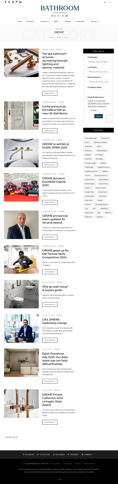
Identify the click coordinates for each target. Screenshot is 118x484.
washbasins (104, 208)
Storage (100, 200)
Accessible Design (90, 138)
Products (45, 21)
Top (59, 479)
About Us (78, 463)
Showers (88, 188)
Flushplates (99, 159)
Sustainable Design (101, 204)
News (56, 21)
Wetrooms (88, 217)
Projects (95, 21)
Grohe (59, 49)
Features (30, 21)
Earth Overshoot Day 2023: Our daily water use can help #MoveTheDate (55, 359)
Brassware (88, 150)
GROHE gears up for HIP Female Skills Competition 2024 (55, 254)
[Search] (105, 2)
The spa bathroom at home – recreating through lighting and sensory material (55, 60)
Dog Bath (88, 155)
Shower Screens (101, 188)
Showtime (80, 21)
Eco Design (99, 155)
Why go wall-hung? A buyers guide (55, 288)
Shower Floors (89, 179)
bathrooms (88, 146)
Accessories (105, 138)
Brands (68, 21)
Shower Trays (103, 192)
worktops (100, 217)
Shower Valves (89, 196)
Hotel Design (89, 167)
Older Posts (12, 437)
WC (99, 213)
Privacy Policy (55, 463)
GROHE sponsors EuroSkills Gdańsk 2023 (54, 182)
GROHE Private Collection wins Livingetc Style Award (52, 400)
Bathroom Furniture (100, 142)
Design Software (102, 150)
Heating (103, 163)
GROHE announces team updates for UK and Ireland (55, 219)
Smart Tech (102, 196)
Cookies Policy (68, 463)
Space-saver (89, 200)
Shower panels (89, 184)
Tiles (94, 208)
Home (19, 21)
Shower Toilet (89, 192)
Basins (87, 142)
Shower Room (103, 184)
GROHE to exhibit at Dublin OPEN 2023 (55, 145)
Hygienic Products (103, 167)
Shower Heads (103, 179)
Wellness (108, 213)
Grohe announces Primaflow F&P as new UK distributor (55, 110)
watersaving (89, 213)
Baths (99, 146)
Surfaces (88, 204)
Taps (86, 208)
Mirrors (87, 175)
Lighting (104, 171)
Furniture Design (90, 163)
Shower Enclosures (101, 175)
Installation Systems (91, 171)
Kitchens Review (89, 463)
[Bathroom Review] (59, 11)
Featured (88, 159)
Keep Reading (50, 93)
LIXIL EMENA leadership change (54, 321)
